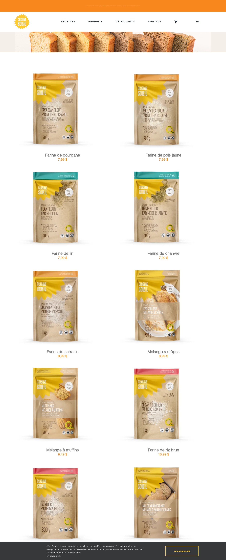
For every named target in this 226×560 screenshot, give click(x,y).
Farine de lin (62, 253)
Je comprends (182, 551)
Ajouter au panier (46, 111)
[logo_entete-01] (22, 15)
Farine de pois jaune (163, 155)
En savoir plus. (53, 556)
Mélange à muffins (62, 450)
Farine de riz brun (163, 450)
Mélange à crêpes (164, 351)
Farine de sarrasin (62, 351)
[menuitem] (197, 22)
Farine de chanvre (163, 253)
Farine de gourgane (62, 155)
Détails (69, 110)
